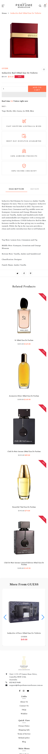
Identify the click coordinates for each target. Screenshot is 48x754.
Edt (14, 121)
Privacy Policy (24, 473)
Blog (24, 489)
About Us (24, 449)
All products (24, 501)
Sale (24, 521)
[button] (24, 104)
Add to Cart (30, 99)
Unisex (24, 513)
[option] (12, 319)
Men (32, 121)
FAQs (24, 457)
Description (16, 199)
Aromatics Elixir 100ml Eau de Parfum (36, 327)
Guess (19, 121)
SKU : (4, 116)
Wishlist (24, 461)
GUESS (5, 78)
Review (35, 199)
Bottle (9, 121)
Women (24, 509)
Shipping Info (24, 477)
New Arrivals (24, 525)
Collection (24, 517)
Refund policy (24, 485)
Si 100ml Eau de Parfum (12, 326)
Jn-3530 (26, 121)
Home (4, 23)
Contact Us (24, 453)
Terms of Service (24, 481)
